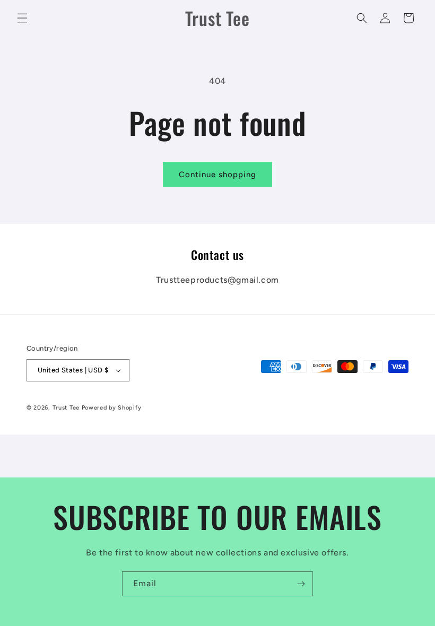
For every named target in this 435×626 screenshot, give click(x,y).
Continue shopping (217, 174)
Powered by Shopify (112, 407)
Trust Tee (67, 407)
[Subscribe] (300, 583)
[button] (22, 18)
